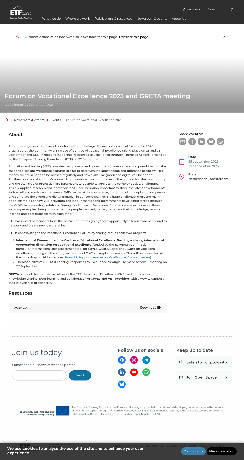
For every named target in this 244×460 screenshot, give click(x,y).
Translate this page (133, 37)
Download (151, 307)
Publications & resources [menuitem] (113, 18)
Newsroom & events (29, 120)
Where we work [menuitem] (77, 18)
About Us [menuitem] (179, 18)
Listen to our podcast (205, 362)
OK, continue (193, 451)
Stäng (224, 36)
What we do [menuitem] (51, 18)
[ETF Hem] (25, 15)
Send (80, 375)
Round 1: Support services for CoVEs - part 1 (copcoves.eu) (108, 257)
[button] (182, 141)
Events (56, 120)
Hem (7, 120)
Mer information (221, 451)
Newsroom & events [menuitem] (152, 18)
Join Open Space (201, 377)
